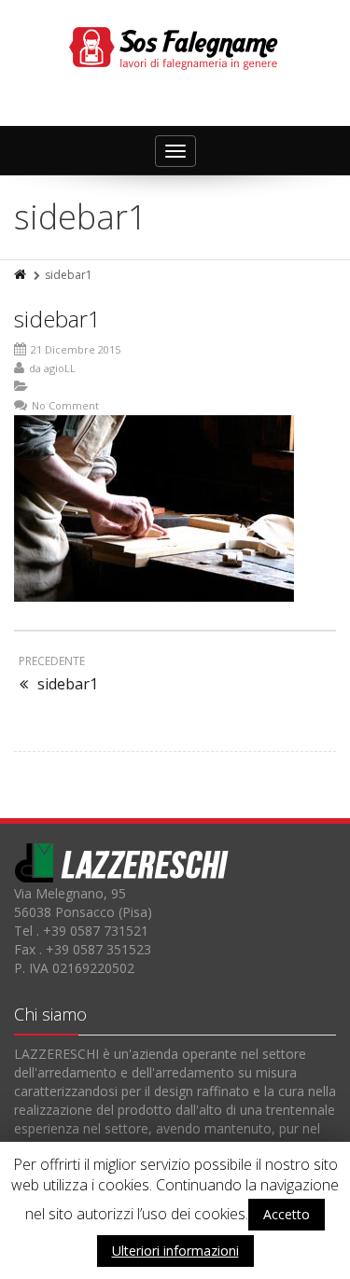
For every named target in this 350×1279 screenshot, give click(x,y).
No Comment (65, 405)
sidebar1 (57, 318)
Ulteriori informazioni (175, 1250)
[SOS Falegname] (175, 47)
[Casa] (21, 275)
